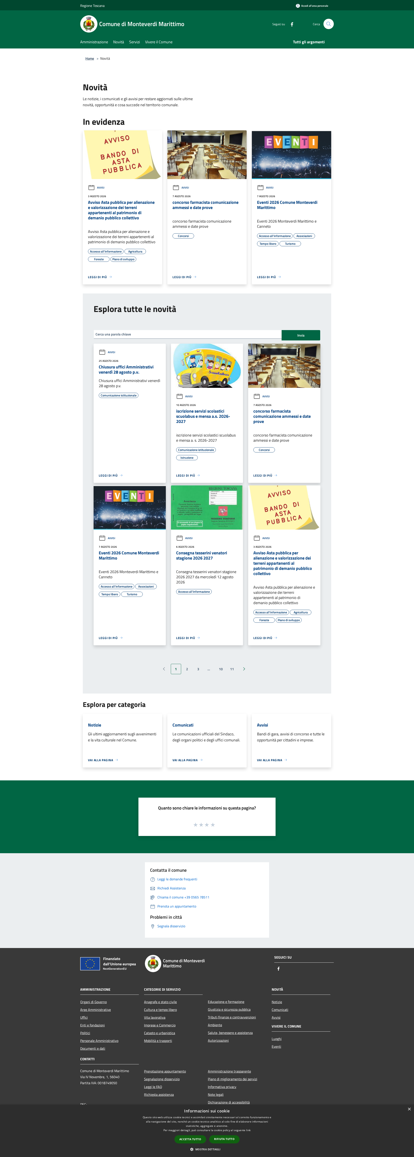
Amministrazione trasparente (229, 1071)
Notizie (277, 1001)
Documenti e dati (92, 1048)
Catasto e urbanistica (159, 1032)
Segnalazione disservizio (162, 1079)
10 (221, 669)
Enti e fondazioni (92, 1025)
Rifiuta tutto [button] (224, 1139)
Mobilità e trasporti (158, 1040)
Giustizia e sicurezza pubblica (229, 1009)
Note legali (216, 1094)
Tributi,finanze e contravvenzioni (232, 1017)
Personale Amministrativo (99, 1040)
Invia (300, 335)
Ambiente (215, 1025)
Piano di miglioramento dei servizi (232, 1079)
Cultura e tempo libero (160, 1009)
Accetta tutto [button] (190, 1139)
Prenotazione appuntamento (165, 1071)
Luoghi (277, 1038)
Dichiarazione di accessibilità (229, 1102)
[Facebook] (290, 24)
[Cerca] (328, 24)
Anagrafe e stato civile (160, 1001)
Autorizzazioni (218, 1040)
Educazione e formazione (226, 1001)
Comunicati (280, 1009)
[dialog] (207, 1131)
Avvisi (100, 188)
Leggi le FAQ (153, 1086)
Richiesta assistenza (159, 1094)
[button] (206, 1149)
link (248, 1130)
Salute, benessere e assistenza (230, 1032)
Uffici (84, 1017)
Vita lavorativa (154, 1017)
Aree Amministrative (95, 1009)
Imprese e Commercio (160, 1025)
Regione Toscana (92, 5)
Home (89, 58)
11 (232, 669)
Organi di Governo (93, 1001)
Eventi (276, 1046)
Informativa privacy (222, 1086)
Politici (85, 1032)
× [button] (409, 1109)
